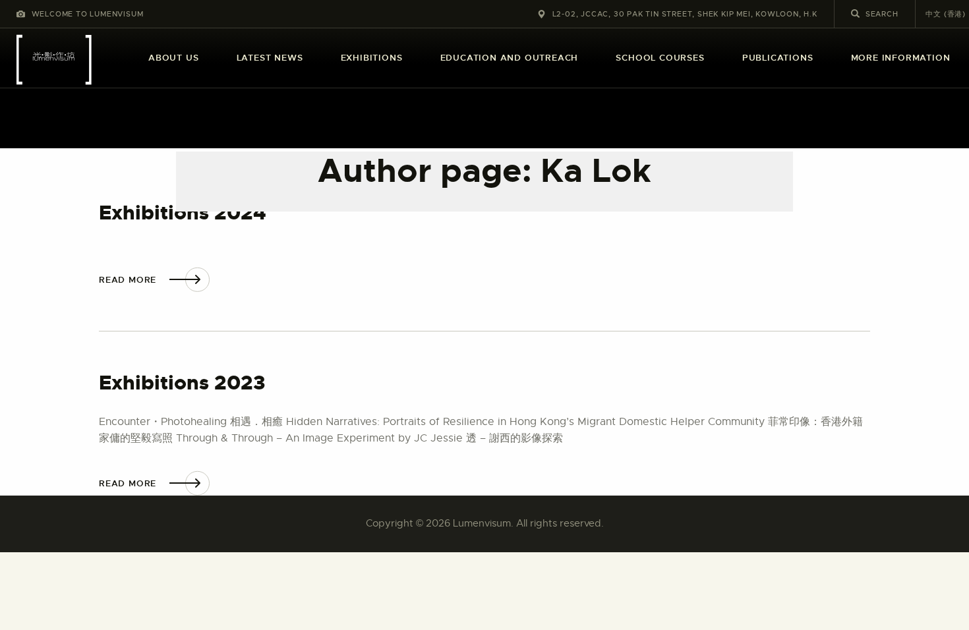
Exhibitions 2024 (182, 213)
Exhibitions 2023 (182, 383)
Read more (127, 279)
